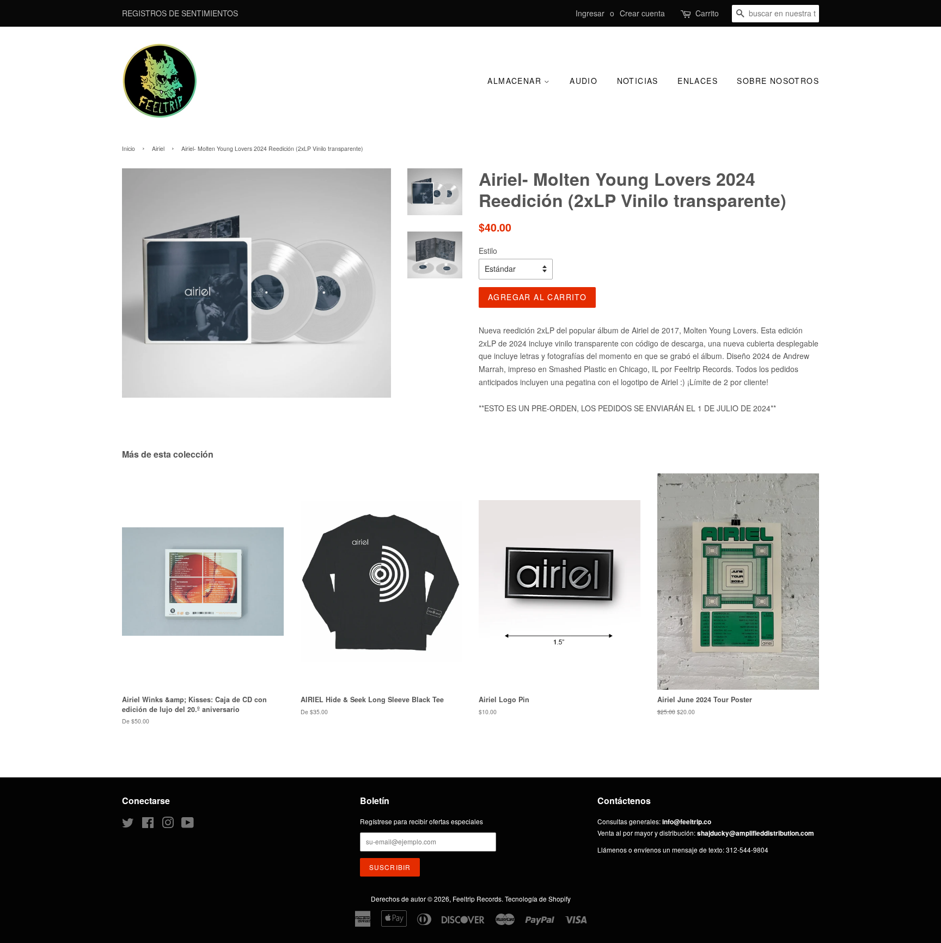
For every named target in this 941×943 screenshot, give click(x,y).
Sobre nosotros (778, 80)
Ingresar (590, 13)
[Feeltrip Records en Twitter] (128, 824)
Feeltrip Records (477, 898)
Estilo (488, 250)
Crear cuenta (642, 13)
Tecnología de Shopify (538, 898)
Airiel (158, 148)
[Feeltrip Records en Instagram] (168, 824)
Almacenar (515, 80)
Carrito (707, 13)
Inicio (128, 148)
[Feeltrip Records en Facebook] (148, 824)
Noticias (637, 80)
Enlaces (697, 80)
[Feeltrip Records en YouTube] (187, 824)
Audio (583, 80)
